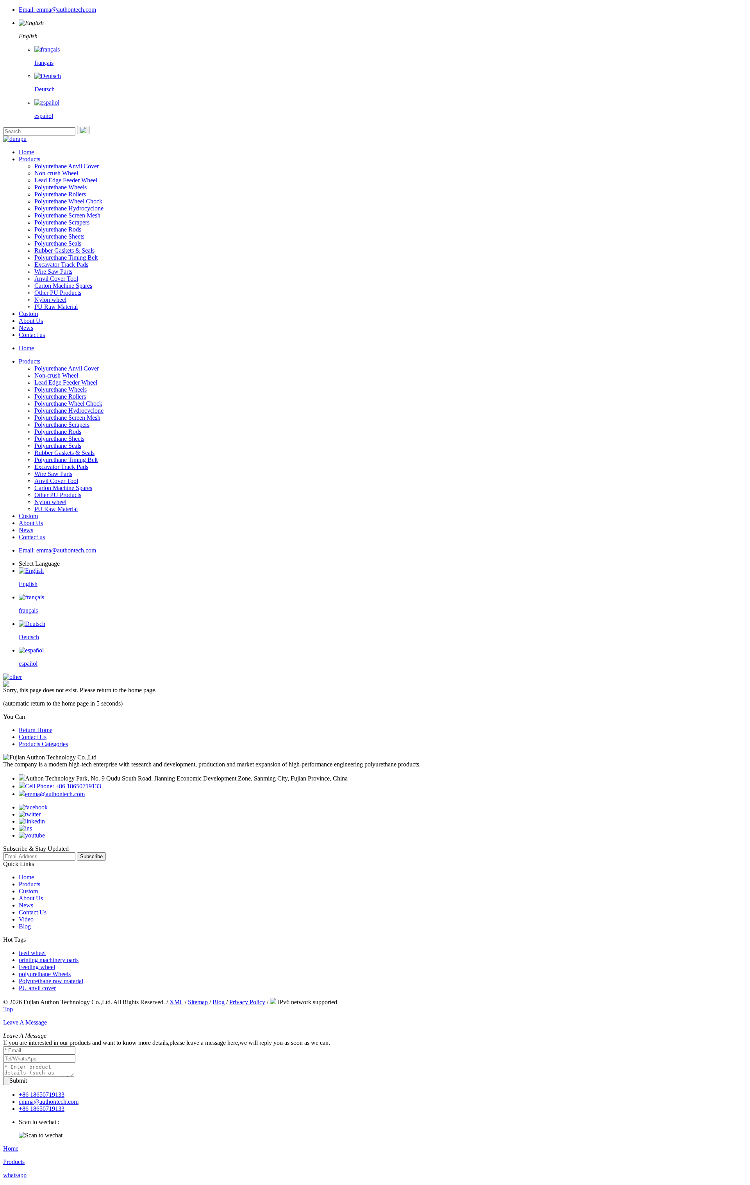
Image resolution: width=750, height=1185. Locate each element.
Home (26, 152)
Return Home (35, 730)
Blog (25, 926)
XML (176, 1002)
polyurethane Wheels (45, 974)
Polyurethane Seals (57, 243)
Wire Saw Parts (53, 271)
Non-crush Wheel (56, 173)
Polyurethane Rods (57, 229)
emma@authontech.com (55, 794)
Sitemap (198, 1002)
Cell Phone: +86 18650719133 (63, 786)
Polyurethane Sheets (59, 236)
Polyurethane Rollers (60, 194)
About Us (31, 320)
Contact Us (32, 737)
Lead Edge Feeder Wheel (65, 180)
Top (8, 1009)
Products (29, 159)
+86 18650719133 (41, 1094)
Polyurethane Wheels (60, 187)
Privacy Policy (247, 1002)
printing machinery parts (49, 960)
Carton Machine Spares (63, 285)
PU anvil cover (37, 988)
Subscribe (91, 856)
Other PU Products (57, 292)
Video (26, 919)
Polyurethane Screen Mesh (67, 215)
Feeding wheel (37, 967)
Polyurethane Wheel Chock (68, 201)
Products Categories (43, 744)
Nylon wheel (50, 299)
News (26, 327)
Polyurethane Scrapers (61, 222)
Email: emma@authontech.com (57, 9)
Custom (28, 313)
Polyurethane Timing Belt (66, 257)
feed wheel (32, 953)
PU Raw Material (56, 306)
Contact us (32, 334)
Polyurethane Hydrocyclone (69, 208)
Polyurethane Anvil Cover (66, 166)
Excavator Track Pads (61, 264)
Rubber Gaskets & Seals (64, 250)
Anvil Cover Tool (56, 278)
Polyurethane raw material (51, 981)
